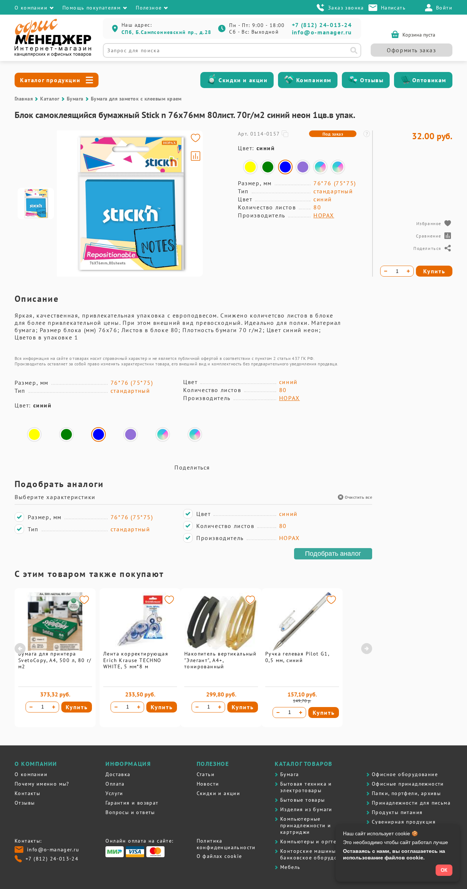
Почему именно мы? (42, 783)
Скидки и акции (243, 80)
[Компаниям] (289, 80)
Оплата (114, 783)
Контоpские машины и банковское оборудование (317, 854)
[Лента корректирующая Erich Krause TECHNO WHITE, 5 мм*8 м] (140, 649)
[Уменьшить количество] (31, 707)
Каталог (49, 98)
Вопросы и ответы (130, 812)
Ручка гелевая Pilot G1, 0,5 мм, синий (297, 657)
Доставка (117, 774)
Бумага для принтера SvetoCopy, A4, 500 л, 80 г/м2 (55, 660)
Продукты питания (397, 812)
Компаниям (314, 80)
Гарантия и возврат (131, 802)
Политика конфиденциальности (226, 844)
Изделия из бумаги (306, 809)
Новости (208, 783)
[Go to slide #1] (36, 203)
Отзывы (372, 80)
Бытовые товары (302, 800)
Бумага (75, 98)
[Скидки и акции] (211, 80)
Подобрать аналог (333, 553)
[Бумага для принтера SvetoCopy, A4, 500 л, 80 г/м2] (55, 649)
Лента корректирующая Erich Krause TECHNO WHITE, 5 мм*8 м (135, 660)
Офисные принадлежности (408, 783)
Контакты (27, 793)
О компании (31, 774)
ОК (444, 870)
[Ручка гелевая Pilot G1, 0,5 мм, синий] (302, 649)
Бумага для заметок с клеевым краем (136, 98)
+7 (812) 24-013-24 (322, 25)
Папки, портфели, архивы (406, 793)
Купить (77, 707)
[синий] (285, 167)
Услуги (114, 793)
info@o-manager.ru (322, 32)
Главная (24, 98)
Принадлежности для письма (411, 802)
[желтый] (250, 167)
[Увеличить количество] (53, 707)
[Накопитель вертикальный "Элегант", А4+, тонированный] (221, 649)
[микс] (320, 167)
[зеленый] (267, 167)
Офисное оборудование (405, 774)
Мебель (290, 867)
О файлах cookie (219, 856)
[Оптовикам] (405, 80)
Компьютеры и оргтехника (316, 841)
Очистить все (358, 497)
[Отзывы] (353, 80)
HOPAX (323, 215)
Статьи (206, 774)
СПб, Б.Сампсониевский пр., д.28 (166, 32)
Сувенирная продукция (404, 821)
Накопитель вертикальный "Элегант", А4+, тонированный (220, 660)
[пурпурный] (303, 167)
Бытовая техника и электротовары (306, 787)
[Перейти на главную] (53, 55)
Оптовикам (429, 80)
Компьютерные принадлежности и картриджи (305, 825)
